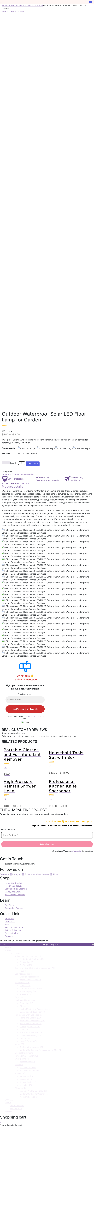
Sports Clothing (28, 1082)
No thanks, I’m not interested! (47, 1219)
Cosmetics (26, 1003)
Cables (25, 985)
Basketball (26, 1079)
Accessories (27, 1061)
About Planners (17, 1105)
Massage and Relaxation (33, 1012)
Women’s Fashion (29, 1097)
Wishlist (8, 1111)
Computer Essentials (31, 988)
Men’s (19, 1044)
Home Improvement (31, 1032)
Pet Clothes (27, 962)
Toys (24, 971)
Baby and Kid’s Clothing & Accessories (35, 968)
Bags (19, 997)
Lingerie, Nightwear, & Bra (33, 1091)
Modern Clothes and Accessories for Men (41, 1050)
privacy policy (31, 716)
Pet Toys (26, 965)
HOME (8, 947)
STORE (8, 950)
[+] (8, 462)
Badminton (26, 1076)
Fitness (24, 1006)
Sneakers (19, 1064)
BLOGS (8, 1102)
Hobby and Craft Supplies (28, 1015)
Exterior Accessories (29, 977)
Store (9, 5)
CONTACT (9, 1100)
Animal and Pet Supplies (28, 956)
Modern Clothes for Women (34, 1094)
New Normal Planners (26, 1056)
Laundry (25, 1038)
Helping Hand (16, 1108)
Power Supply (28, 991)
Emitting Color (9, 448)
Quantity (14, 463)
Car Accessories (24, 974)
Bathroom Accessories (32, 1020)
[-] (4, 462)
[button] (5, 944)
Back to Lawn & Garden (13, 11)
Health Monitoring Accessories (35, 1009)
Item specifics (22, 483)
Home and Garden (20, 5)
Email (9, 1201)
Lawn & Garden (36, 5)
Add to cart (32, 463)
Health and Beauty (25, 1000)
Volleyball (26, 1085)
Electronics (22, 982)
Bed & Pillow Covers (30, 1023)
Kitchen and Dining (31, 1035)
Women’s (21, 1088)
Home (4, 5)
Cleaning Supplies (30, 1026)
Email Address (25, 694)
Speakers (25, 994)
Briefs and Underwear (31, 1047)
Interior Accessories (30, 979)
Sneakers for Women (29, 1070)
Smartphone (22, 1059)
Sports (20, 1073)
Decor (24, 1029)
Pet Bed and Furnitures (32, 959)
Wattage (6, 453)
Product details (9, 483)
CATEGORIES (16, 953)
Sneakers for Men (28, 1067)
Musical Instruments (24, 1053)
